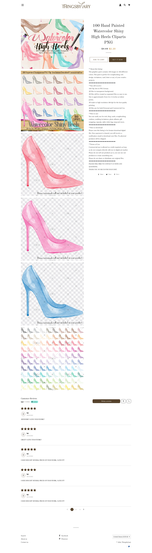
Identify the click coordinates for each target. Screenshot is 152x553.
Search (23, 536)
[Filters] (123, 401)
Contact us (24, 542)
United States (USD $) (120, 537)
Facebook (64, 536)
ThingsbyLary (126, 542)
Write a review (106, 401)
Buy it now (118, 60)
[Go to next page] (84, 509)
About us (24, 539)
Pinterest (64, 539)
